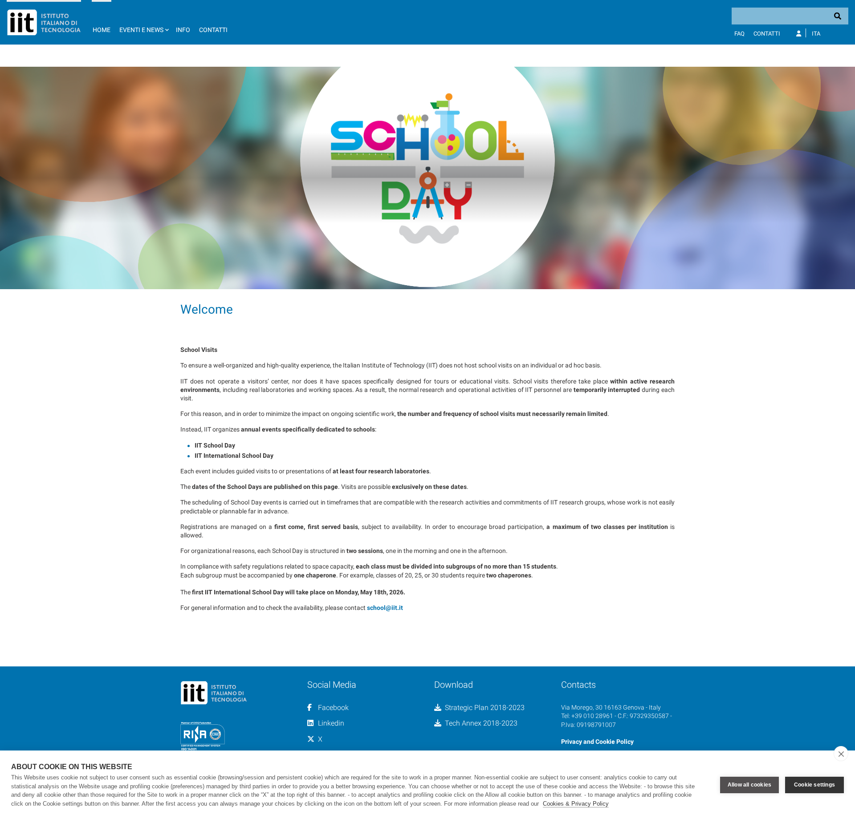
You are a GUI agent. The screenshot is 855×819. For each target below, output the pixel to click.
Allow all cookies (749, 785)
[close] (841, 753)
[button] (143, 22)
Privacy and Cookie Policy (597, 741)
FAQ (739, 33)
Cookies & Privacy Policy (576, 803)
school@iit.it (385, 607)
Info (183, 29)
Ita (816, 33)
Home (101, 29)
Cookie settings (814, 785)
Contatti (213, 29)
